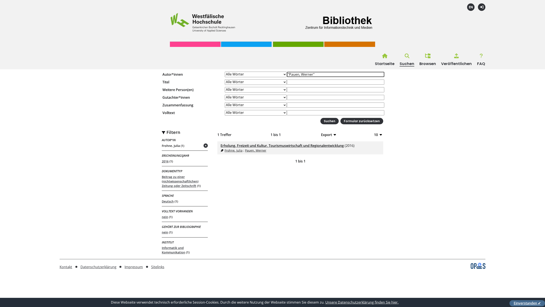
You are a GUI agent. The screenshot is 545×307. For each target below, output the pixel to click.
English (471, 7)
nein (165, 217)
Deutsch (168, 201)
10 (376, 134)
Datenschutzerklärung (98, 267)
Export (326, 134)
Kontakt (66, 267)
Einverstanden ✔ (527, 303)
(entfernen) (195, 146)
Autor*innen (172, 74)
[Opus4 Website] (478, 267)
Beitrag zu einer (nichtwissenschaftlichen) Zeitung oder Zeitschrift (180, 181)
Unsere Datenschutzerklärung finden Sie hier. (362, 302)
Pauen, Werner (255, 150)
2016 (165, 161)
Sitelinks (157, 267)
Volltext (168, 112)
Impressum (134, 267)
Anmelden (481, 7)
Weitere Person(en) (178, 89)
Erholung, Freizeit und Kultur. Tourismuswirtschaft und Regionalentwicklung (282, 145)
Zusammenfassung (177, 105)
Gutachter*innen (176, 97)
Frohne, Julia (233, 150)
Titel (165, 82)
